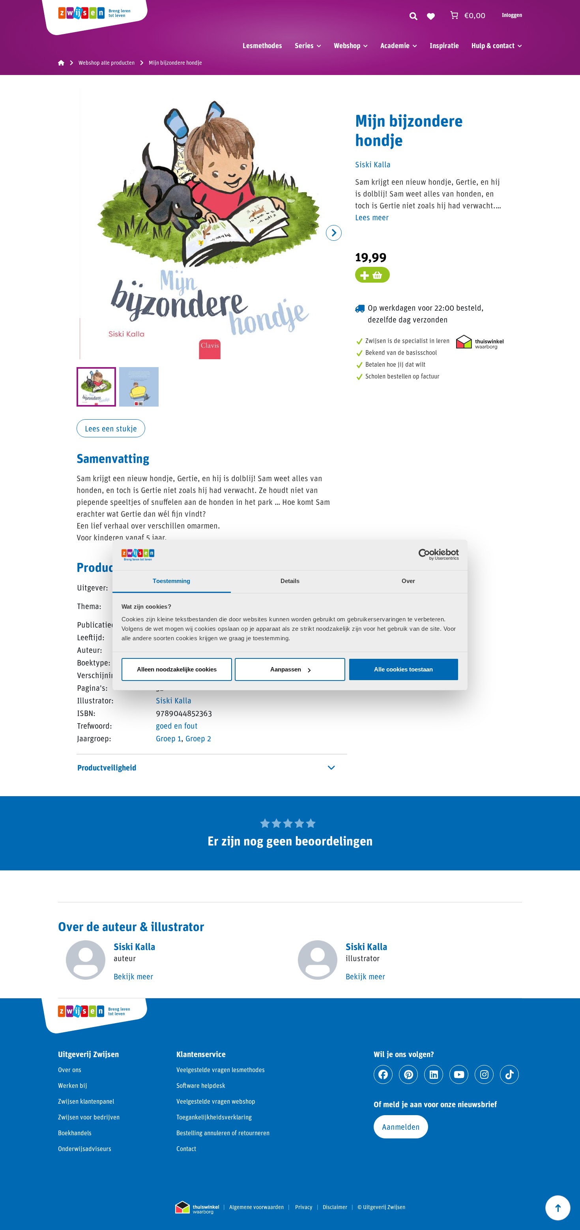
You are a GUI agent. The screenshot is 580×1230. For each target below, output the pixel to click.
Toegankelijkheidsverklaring (214, 1117)
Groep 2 (198, 738)
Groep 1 (168, 738)
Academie (395, 45)
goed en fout (177, 725)
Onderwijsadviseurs (84, 1148)
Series (304, 45)
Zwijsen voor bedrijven (89, 1117)
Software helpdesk (200, 1085)
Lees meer (372, 217)
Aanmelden (401, 1126)
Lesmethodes (262, 45)
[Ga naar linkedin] (433, 1074)
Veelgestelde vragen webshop (215, 1101)
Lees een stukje (111, 428)
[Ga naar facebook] (383, 1074)
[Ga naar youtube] (458, 1074)
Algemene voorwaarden (256, 1207)
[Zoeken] (413, 15)
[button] (334, 233)
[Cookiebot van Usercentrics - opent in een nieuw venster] (424, 555)
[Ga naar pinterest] (408, 1074)
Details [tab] (290, 581)
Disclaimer (335, 1207)
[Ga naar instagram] (484, 1074)
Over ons (69, 1069)
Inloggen (512, 15)
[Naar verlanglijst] (431, 15)
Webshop (347, 45)
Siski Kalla (173, 700)
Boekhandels (75, 1133)
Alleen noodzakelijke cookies (177, 669)
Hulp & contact (493, 45)
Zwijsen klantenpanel (86, 1101)
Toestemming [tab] (171, 581)
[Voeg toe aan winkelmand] (372, 275)
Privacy (303, 1207)
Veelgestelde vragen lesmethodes (220, 1069)
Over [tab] (408, 581)
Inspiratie (444, 45)
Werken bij (72, 1085)
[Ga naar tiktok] (509, 1074)
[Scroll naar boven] (558, 1208)
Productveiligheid (107, 767)
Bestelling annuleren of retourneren (222, 1133)
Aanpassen (285, 669)
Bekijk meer (133, 976)
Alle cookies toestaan (403, 669)
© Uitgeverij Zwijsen (381, 1207)
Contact (186, 1148)
